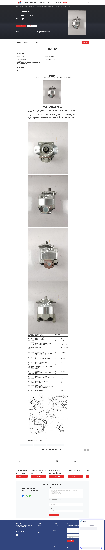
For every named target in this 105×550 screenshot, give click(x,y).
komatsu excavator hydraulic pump (55, 444)
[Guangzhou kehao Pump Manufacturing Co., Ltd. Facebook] (17, 535)
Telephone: (52, 508)
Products (21, 6)
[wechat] (30, 496)
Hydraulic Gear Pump (55, 525)
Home (17, 6)
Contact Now (54, 515)
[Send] (102, 548)
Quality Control (40, 530)
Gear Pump (54, 530)
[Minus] (102, 521)
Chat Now (32, 25)
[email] (23, 496)
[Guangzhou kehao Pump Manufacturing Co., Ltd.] (19, 2)
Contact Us (40, 532)
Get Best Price (21, 25)
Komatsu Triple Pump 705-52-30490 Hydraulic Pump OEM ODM (24, 472)
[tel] (33, 496)
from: (51, 502)
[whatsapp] (27, 496)
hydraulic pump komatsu (40, 444)
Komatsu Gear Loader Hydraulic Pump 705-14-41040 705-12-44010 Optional (43, 472)
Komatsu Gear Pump (28, 6)
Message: (52, 487)
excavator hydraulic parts (26, 444)
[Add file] (81, 548)
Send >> (70, 540)
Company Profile (40, 525)
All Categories (54, 532)
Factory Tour (40, 527)
